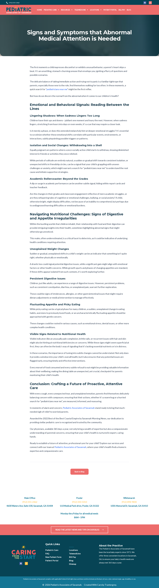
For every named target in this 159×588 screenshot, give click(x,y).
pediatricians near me (57, 89)
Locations (94, 10)
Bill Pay (122, 10)
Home (39, 10)
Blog (129, 10)
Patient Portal (110, 10)
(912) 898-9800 (129, 502)
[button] (51, 10)
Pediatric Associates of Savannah (79, 407)
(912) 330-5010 (79, 502)
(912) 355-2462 (29, 502)
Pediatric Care (50, 10)
